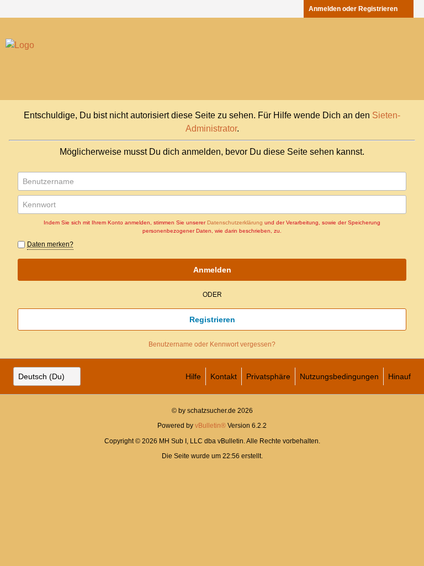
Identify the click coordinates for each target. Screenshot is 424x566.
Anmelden (212, 269)
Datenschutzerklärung (235, 222)
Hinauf (399, 376)
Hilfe (193, 376)
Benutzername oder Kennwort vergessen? (212, 344)
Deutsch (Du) (41, 376)
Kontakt (223, 376)
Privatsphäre (268, 376)
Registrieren (212, 319)
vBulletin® (210, 425)
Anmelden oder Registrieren (353, 9)
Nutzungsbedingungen (339, 376)
